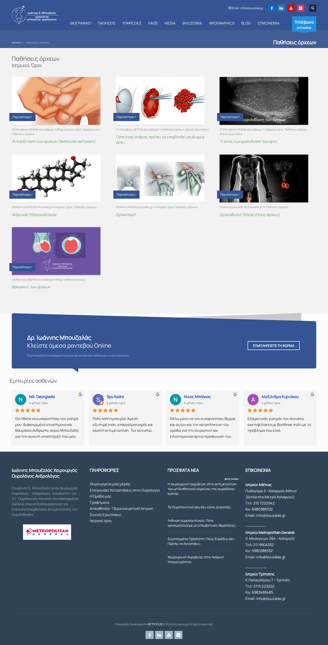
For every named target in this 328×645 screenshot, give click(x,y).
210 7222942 (264, 503)
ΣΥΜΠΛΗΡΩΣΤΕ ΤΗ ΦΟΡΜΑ (273, 345)
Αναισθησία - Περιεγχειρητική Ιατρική (121, 508)
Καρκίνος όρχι (91, 129)
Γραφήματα (99, 502)
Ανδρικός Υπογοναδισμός (34, 214)
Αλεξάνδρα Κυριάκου (280, 396)
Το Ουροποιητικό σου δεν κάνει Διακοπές (199, 507)
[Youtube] (291, 8)
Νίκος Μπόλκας (197, 396)
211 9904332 (263, 544)
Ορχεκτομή (126, 214)
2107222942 (304, 24)
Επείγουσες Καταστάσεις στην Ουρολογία (125, 490)
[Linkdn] (281, 8)
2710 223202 (263, 586)
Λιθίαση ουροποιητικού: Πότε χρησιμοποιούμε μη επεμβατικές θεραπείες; (202, 523)
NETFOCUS (155, 624)
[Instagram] (300, 8)
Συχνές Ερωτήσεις (197, 129)
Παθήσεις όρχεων (23, 134)
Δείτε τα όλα (231, 478)
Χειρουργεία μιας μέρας (110, 483)
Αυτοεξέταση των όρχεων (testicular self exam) (54, 141)
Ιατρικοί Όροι (72, 129)
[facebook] (271, 8)
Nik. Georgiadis (42, 396)
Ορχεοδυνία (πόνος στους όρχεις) (249, 214)
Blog (60, 129)
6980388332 (262, 509)
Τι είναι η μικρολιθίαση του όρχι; (248, 141)
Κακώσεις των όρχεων (31, 286)
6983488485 (262, 592)
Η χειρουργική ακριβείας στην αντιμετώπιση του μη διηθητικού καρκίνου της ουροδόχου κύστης (202, 489)
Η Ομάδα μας (100, 496)
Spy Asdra (115, 396)
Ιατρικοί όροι (101, 520)
